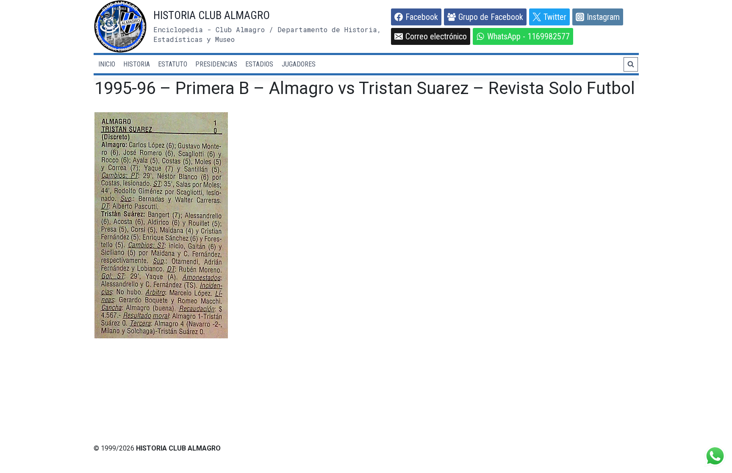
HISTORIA (136, 64)
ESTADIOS (259, 64)
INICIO (106, 64)
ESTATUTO (172, 64)
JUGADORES (299, 64)
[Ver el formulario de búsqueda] (631, 64)
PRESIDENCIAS (216, 64)
